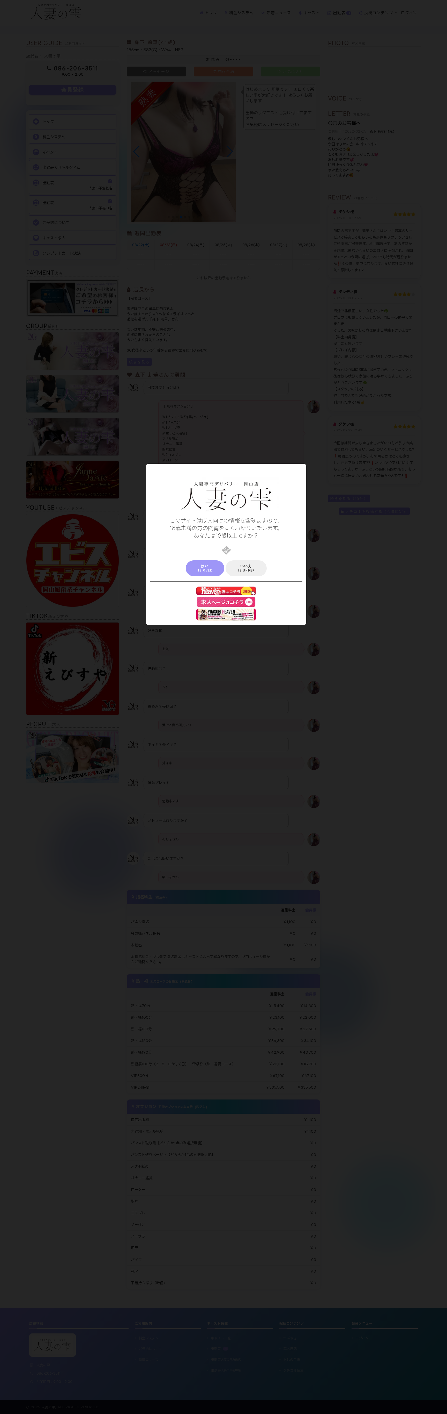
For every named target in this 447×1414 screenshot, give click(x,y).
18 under (246, 568)
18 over (205, 568)
